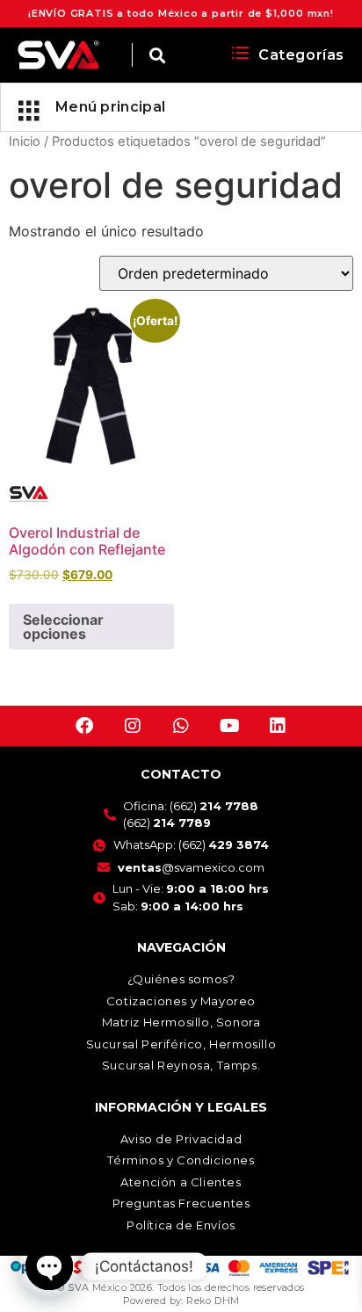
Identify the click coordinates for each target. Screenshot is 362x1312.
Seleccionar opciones (63, 626)
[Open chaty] (49, 1266)
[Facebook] (84, 725)
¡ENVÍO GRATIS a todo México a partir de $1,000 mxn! (181, 13)
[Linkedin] (277, 725)
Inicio (24, 141)
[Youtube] (229, 725)
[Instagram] (132, 725)
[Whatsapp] (181, 725)
